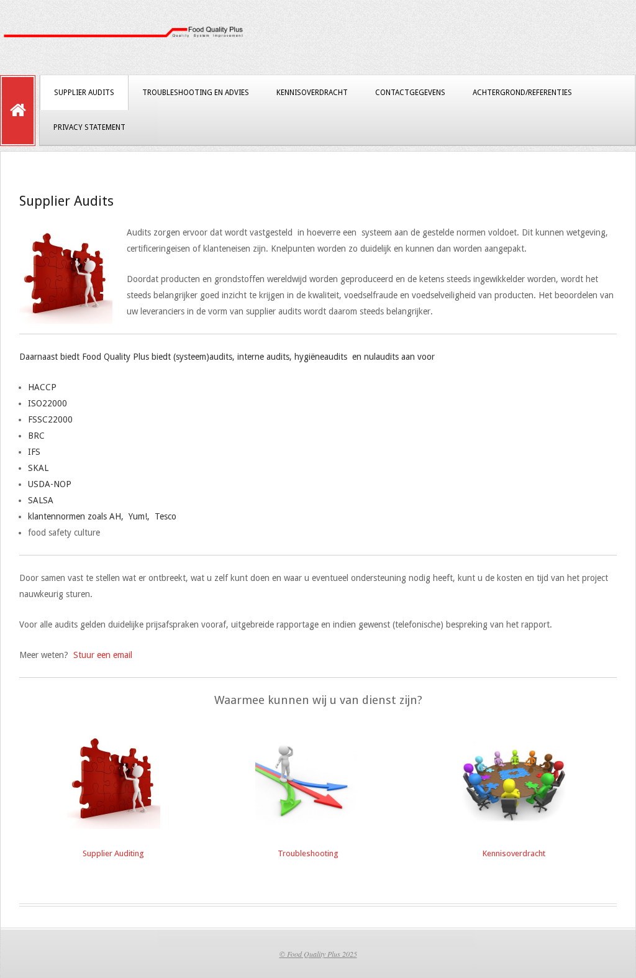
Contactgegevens (410, 92)
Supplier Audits (84, 92)
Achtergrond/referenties (522, 92)
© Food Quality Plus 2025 (318, 954)
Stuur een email (102, 655)
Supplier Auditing (113, 853)
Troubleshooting (308, 853)
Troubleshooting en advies (195, 92)
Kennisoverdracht (312, 92)
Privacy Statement (89, 127)
